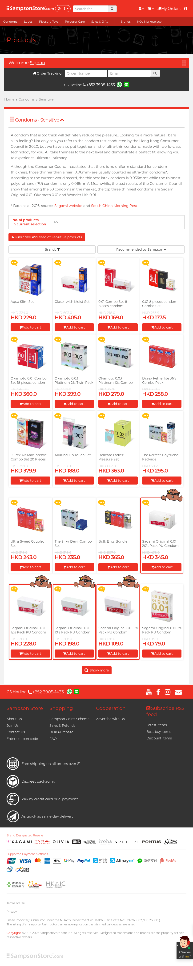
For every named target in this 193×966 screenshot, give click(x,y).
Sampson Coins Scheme (69, 719)
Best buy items (158, 732)
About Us (14, 719)
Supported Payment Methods (27, 854)
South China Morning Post (114, 205)
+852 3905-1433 (100, 85)
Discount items (159, 738)
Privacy (12, 911)
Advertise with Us (110, 719)
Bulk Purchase (61, 732)
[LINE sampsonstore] (126, 84)
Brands (50, 249)
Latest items (156, 725)
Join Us (13, 725)
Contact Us (16, 732)
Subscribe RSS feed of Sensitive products (48, 237)
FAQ (53, 739)
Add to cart (32, 327)
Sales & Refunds (62, 725)
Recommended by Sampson (140, 249)
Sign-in (37, 62)
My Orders (171, 8)
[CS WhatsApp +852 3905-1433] (119, 84)
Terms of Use (16, 903)
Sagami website (68, 205)
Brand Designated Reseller (25, 835)
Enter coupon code (22, 739)
